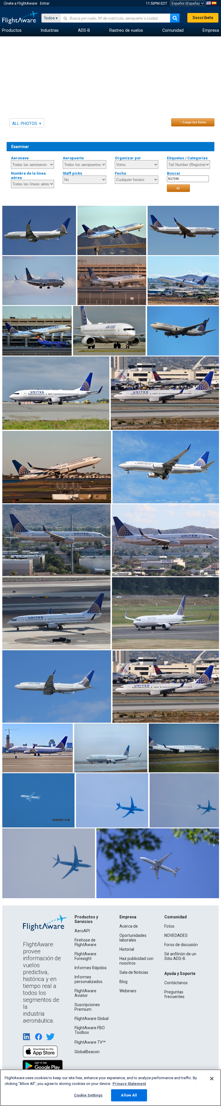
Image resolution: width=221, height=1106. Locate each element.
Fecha (120, 173)
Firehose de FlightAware (85, 942)
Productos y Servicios (86, 919)
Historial (126, 949)
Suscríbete (203, 17)
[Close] (211, 1078)
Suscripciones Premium (87, 1007)
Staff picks (72, 173)
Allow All (129, 1095)
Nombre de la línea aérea (28, 175)
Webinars (127, 991)
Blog (123, 981)
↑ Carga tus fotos (193, 122)
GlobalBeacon (87, 1051)
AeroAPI (82, 930)
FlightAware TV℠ (90, 1042)
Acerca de (128, 926)
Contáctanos (176, 982)
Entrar (44, 3)
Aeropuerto (73, 158)
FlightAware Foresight (85, 956)
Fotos (169, 926)
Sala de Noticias (133, 972)
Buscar (173, 173)
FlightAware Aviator (85, 993)
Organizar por (128, 158)
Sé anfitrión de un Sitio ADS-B (180, 956)
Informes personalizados (88, 979)
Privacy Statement (129, 1083)
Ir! (178, 188)
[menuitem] (12, 30)
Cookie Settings (88, 1095)
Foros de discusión (181, 944)
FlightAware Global (91, 1018)
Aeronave (20, 158)
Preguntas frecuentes (174, 994)
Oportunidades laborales (132, 937)
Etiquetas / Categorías (187, 158)
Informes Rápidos (91, 967)
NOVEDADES (176, 935)
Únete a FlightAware (20, 3)
